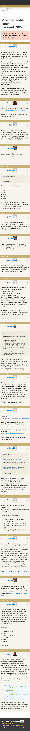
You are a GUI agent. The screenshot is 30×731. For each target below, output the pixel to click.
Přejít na (4, 721)
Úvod (3, 8)
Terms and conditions (7, 723)
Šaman (9, 103)
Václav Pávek (12, 326)
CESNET (20, 725)
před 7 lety (4, 43)
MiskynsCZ (11, 46)
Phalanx (10, 410)
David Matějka (12, 148)
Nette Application (10, 8)
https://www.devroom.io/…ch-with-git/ (13, 110)
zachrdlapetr (11, 538)
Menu (3, 6)
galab (9, 217)
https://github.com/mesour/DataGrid (12, 433)
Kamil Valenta (12, 260)
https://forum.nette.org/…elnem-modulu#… (15, 418)
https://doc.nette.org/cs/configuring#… (14, 594)
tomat (9, 654)
